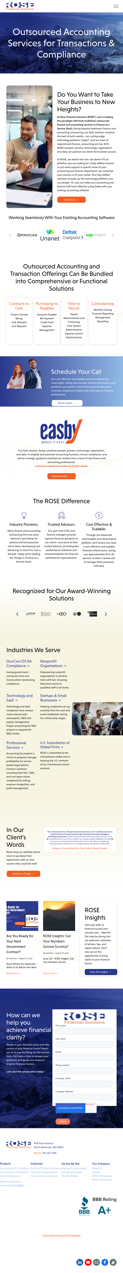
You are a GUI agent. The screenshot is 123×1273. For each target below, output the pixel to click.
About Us (97, 1168)
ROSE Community (102, 1179)
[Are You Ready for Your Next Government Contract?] (22, 916)
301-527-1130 (49, 1153)
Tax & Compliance (10, 1176)
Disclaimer (76, 1235)
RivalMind (18, 1185)
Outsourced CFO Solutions (14, 1168)
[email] (96, 1263)
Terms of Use (63, 1235)
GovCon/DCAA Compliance (46, 1168)
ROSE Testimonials (102, 1176)
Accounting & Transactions (14, 1172)
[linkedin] (79, 1263)
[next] (113, 235)
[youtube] (88, 1263)
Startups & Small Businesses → (53, 697)
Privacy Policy (49, 1235)
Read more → (13, 973)
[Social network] (113, 1263)
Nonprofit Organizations (44, 1172)
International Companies (44, 1176)
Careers (96, 1172)
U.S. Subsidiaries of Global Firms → (55, 745)
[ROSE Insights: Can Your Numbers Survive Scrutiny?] (59, 916)
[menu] (116, 6)
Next (112, 838)
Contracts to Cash (19, 305)
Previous (47, 838)
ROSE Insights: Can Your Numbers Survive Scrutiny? (57, 941)
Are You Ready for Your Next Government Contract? (19, 944)
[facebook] (104, 1263)
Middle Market (70, 1176)
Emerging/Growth (72, 1172)
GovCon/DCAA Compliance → (19, 663)
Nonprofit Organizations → (53, 663)
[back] (10, 235)
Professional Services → (16, 745)
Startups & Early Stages (74, 1168)
